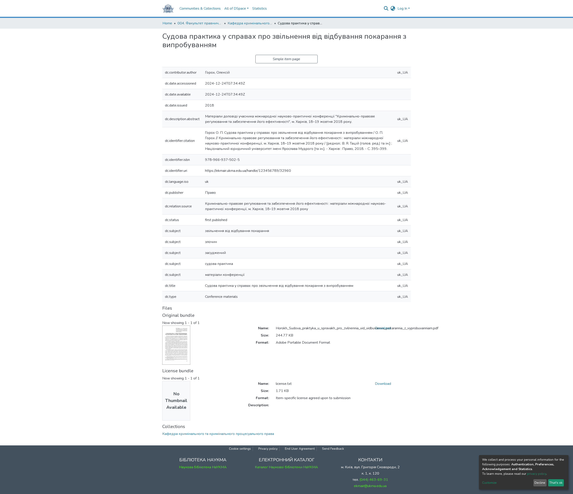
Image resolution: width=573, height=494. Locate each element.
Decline (540, 483)
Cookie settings (240, 449)
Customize (489, 483)
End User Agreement (300, 449)
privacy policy (536, 474)
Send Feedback (333, 449)
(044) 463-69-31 (373, 479)
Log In (402, 8)
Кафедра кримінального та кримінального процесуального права (250, 23)
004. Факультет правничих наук (199, 23)
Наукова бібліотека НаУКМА (203, 467)
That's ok (555, 483)
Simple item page (286, 59)
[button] (393, 8)
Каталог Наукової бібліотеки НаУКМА (286, 467)
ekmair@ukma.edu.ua (370, 485)
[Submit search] (386, 8)
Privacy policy (268, 449)
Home (167, 23)
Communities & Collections (200, 8)
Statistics (259, 8)
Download (383, 328)
